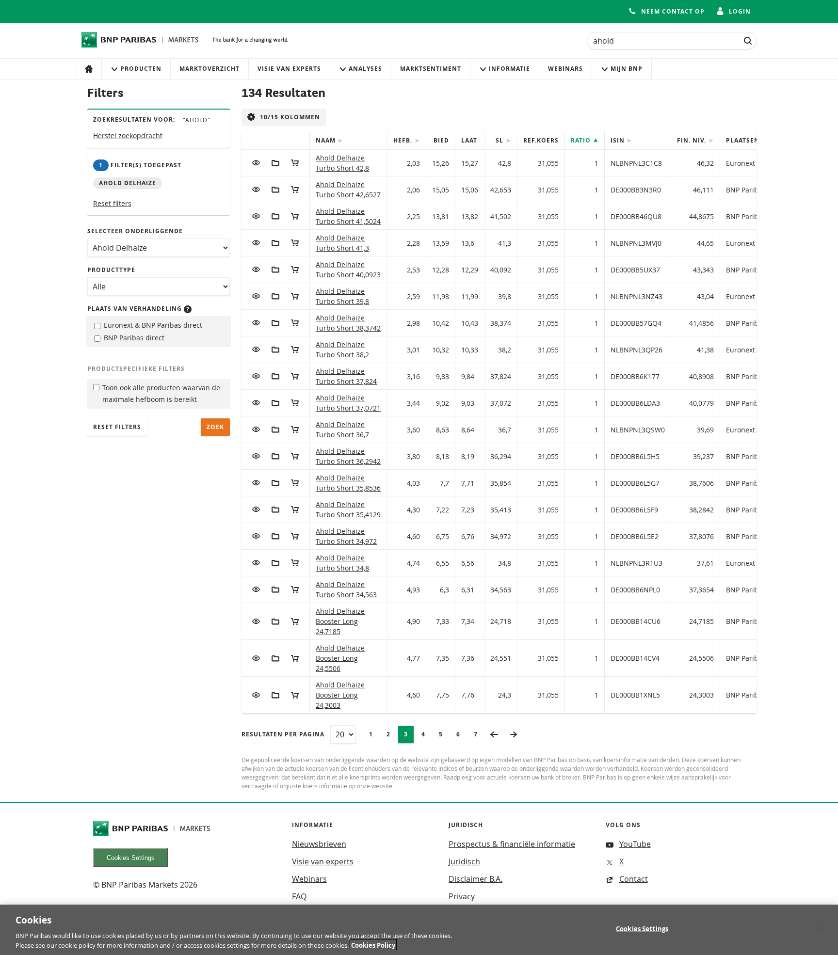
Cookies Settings (131, 857)
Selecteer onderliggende (135, 231)
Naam (327, 140)
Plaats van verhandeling (135, 308)
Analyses (365, 68)
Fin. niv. (692, 140)
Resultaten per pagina (283, 734)
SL (500, 140)
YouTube (635, 844)
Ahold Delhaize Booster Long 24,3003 (340, 695)
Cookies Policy (373, 944)
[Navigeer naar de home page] (140, 40)
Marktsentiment (430, 68)
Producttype (111, 270)
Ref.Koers (541, 140)
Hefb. (403, 140)
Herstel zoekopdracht (127, 135)
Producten (140, 68)
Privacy (462, 896)
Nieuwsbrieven (319, 844)
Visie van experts (289, 68)
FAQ (299, 896)
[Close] (822, 928)
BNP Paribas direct (133, 337)
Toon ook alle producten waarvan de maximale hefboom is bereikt (161, 393)
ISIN (619, 140)
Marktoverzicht (209, 68)
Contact (633, 879)
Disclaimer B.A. (475, 879)
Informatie (509, 68)
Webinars (565, 68)
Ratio (582, 140)
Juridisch (464, 861)
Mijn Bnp (627, 68)
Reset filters (112, 203)
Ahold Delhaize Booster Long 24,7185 (340, 621)
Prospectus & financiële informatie (512, 844)
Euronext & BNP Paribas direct (152, 325)
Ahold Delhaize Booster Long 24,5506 (340, 658)
